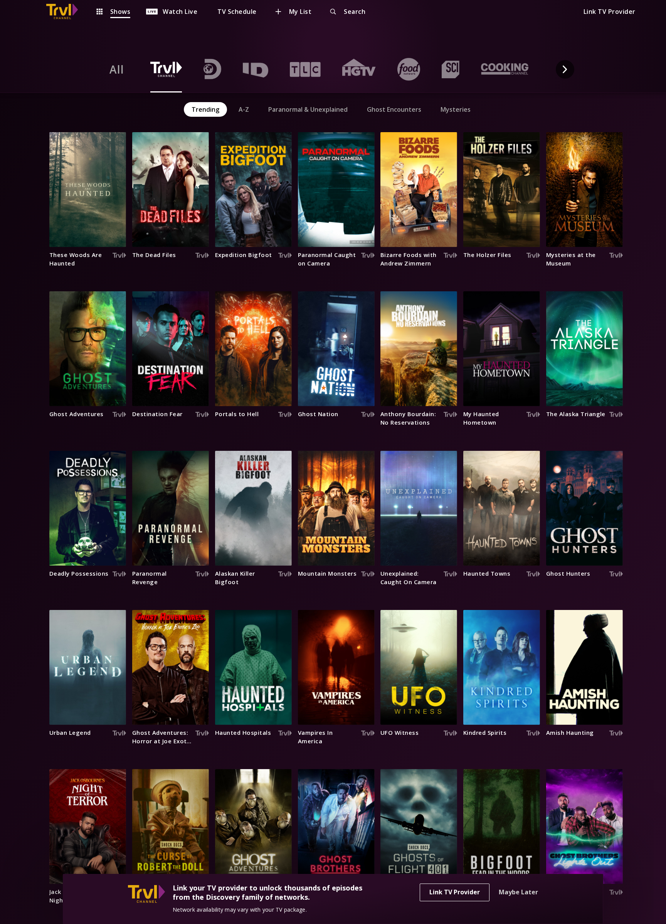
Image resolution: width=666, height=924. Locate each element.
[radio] (117, 69)
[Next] (565, 69)
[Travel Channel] (66, 11)
